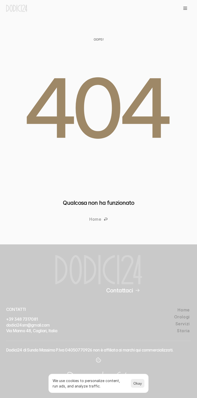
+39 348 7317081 (22, 319)
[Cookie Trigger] (98, 360)
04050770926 (78, 350)
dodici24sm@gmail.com (28, 325)
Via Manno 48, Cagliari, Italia (31, 330)
